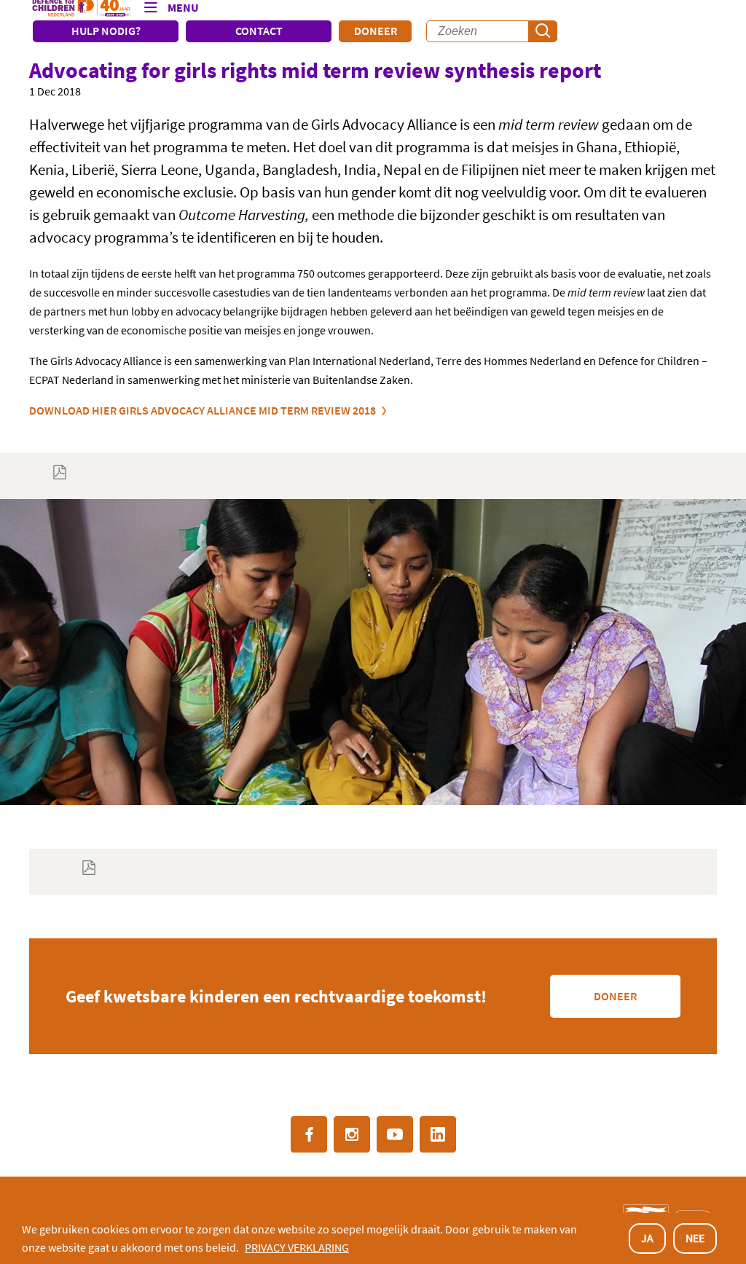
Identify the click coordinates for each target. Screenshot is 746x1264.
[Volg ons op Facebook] (309, 1134)
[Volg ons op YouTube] (395, 1134)
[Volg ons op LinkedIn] (438, 1134)
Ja (647, 1237)
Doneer (375, 30)
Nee (695, 1237)
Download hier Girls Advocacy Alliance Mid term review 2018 (202, 410)
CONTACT (259, 30)
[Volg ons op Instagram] (352, 1134)
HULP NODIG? (106, 30)
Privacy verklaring (297, 1247)
